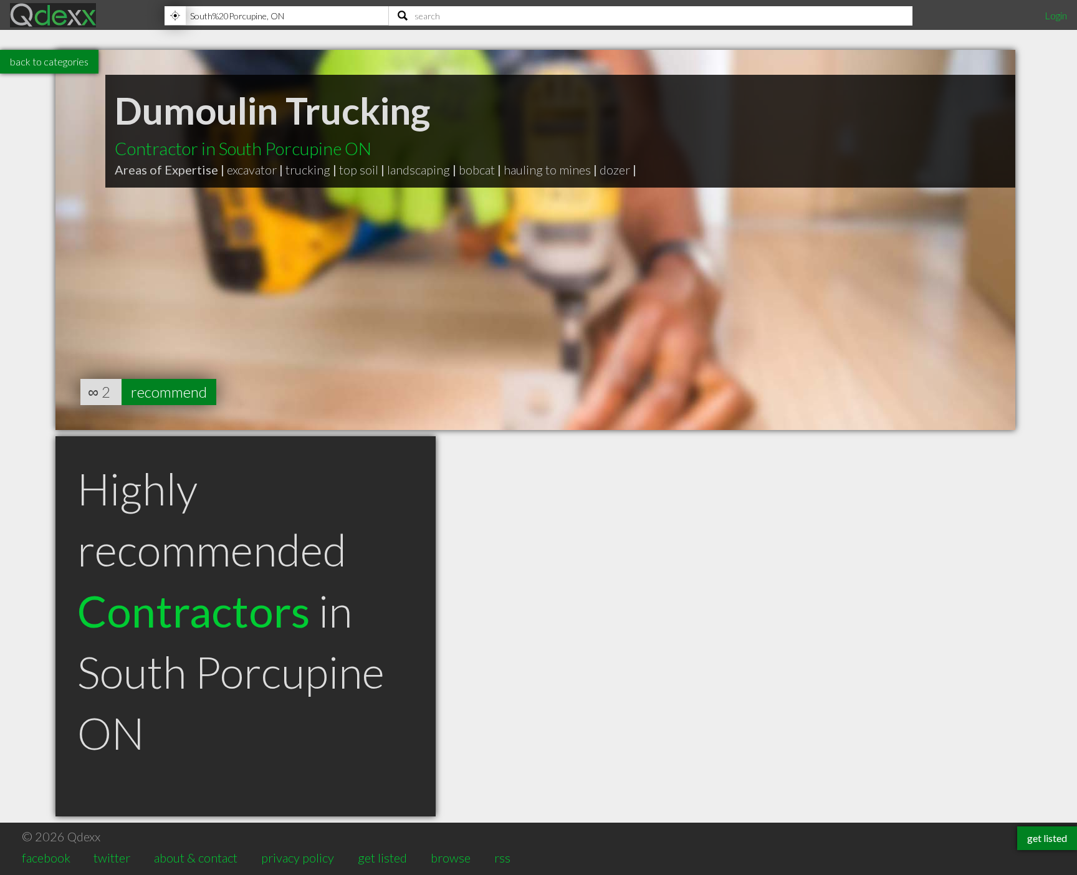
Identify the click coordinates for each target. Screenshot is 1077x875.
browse (451, 857)
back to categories (49, 61)
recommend (169, 392)
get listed (382, 857)
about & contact (195, 857)
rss (502, 857)
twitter (111, 857)
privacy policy (297, 857)
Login (1056, 15)
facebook (46, 857)
